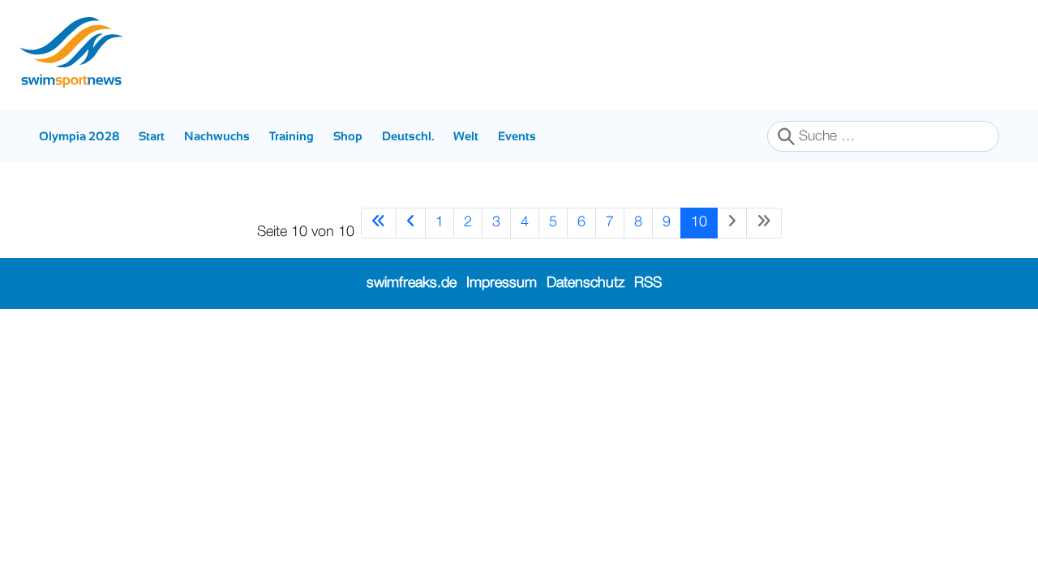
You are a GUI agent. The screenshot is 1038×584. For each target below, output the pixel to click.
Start (152, 136)
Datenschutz (585, 283)
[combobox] (883, 136)
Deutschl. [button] (408, 136)
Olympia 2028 (79, 136)
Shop (347, 136)
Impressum (501, 283)
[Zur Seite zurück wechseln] (411, 223)
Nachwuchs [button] (217, 136)
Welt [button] (465, 136)
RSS (648, 283)
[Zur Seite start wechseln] (379, 223)
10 (699, 222)
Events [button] (517, 136)
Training (291, 136)
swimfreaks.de (412, 283)
